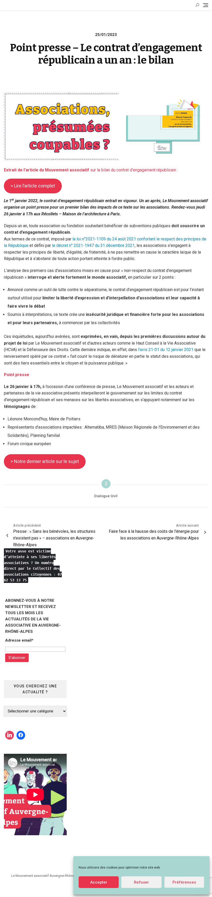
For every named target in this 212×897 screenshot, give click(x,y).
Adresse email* (19, 640)
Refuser (141, 882)
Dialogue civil (105, 496)
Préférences (184, 882)
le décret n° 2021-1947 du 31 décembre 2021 (93, 245)
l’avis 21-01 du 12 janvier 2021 (165, 349)
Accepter (98, 882)
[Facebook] (21, 735)
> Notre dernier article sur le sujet (45, 461)
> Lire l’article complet (33, 185)
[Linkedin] (9, 735)
